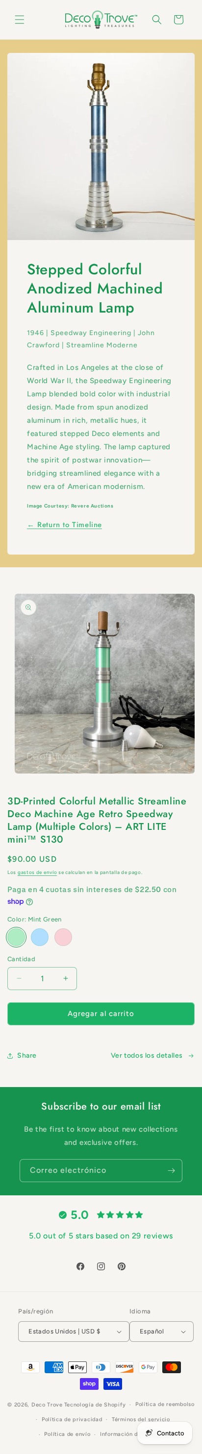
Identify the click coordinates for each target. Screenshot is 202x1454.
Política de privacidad (72, 1419)
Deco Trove (47, 1405)
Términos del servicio (141, 1419)
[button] (19, 19)
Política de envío (67, 1434)
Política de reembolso (165, 1404)
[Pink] (63, 937)
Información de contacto (133, 1434)
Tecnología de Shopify (95, 1405)
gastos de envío (37, 872)
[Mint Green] (16, 937)
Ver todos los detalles (147, 1055)
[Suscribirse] (171, 1170)
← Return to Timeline (64, 524)
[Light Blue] (40, 937)
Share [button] (27, 1055)
